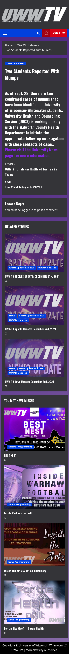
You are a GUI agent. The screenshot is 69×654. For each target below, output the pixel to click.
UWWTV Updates (15, 63)
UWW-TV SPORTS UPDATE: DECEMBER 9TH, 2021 (32, 276)
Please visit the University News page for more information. (31, 152)
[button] (5, 33)
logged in (27, 210)
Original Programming (20, 446)
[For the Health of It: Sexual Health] (34, 602)
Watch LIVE (59, 33)
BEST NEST (10, 456)
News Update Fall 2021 (31, 368)
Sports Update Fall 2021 (21, 267)
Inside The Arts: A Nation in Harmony (25, 571)
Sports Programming (19, 504)
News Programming (18, 562)
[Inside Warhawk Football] (34, 487)
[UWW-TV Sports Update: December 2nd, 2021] (34, 305)
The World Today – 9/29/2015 (24, 184)
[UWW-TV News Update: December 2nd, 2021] (34, 358)
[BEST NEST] (34, 429)
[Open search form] (38, 33)
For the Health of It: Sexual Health (24, 628)
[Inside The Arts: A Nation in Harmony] (34, 544)
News (12, 315)
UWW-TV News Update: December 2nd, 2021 (29, 382)
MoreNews (33, 650)
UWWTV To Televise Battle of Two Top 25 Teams (31, 169)
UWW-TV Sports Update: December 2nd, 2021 (30, 329)
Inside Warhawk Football (17, 513)
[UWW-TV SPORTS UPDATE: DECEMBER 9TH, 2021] (34, 253)
